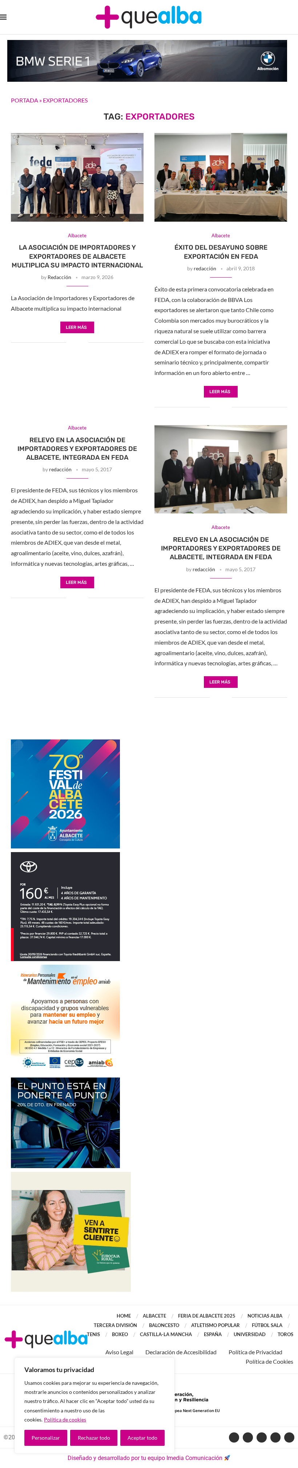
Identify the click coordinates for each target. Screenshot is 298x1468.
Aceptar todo (142, 1438)
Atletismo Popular (215, 1325)
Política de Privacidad (255, 1351)
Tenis (93, 1334)
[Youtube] (262, 1437)
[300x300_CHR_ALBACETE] (65, 855)
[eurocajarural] (71, 1175)
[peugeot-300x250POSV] (65, 1080)
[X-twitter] (248, 1437)
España (213, 1334)
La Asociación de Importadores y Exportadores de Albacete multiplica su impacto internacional (77, 256)
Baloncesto (164, 1325)
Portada (24, 100)
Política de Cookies (269, 1361)
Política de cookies (65, 1419)
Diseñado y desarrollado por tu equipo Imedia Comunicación (145, 1458)
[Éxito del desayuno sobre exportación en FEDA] (220, 177)
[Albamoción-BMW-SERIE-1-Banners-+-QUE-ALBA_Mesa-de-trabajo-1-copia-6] (147, 43)
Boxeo (120, 1334)
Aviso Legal (119, 1351)
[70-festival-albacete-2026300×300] (65, 742)
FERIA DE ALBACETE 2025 (206, 1316)
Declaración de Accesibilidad (181, 1351)
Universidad (250, 1334)
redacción (205, 268)
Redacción (59, 277)
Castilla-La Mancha (166, 1334)
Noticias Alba (264, 1316)
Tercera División (115, 1325)
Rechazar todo (94, 1438)
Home (124, 1316)
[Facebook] (234, 1437)
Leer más (76, 327)
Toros (285, 1334)
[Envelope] (289, 1437)
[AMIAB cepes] (65, 968)
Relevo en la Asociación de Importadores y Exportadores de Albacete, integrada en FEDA (77, 449)
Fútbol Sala (267, 1325)
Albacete (154, 1316)
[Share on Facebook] (72, 343)
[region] (94, 1405)
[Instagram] (275, 1437)
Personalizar (46, 1438)
